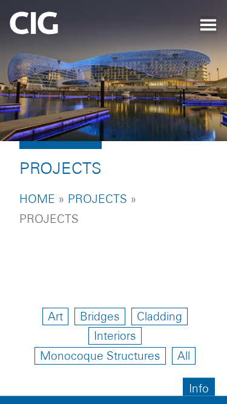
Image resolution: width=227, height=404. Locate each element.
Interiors (115, 336)
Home (37, 199)
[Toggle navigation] (208, 25)
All (183, 356)
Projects (97, 199)
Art (55, 316)
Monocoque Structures (100, 356)
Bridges (100, 316)
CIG (67, 27)
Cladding (159, 316)
